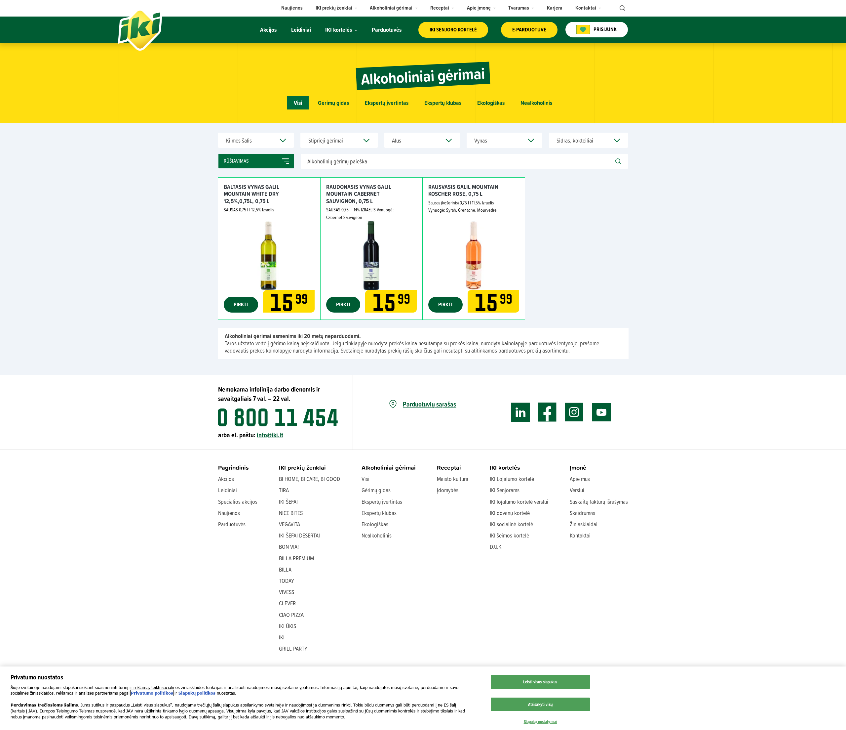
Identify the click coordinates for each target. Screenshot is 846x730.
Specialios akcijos (237, 501)
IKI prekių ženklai (302, 467)
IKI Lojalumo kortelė (512, 479)
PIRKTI (241, 304)
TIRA (284, 490)
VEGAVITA (289, 524)
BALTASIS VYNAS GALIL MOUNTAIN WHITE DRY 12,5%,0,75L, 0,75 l (251, 194)
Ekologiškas (491, 103)
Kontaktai (580, 535)
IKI (282, 637)
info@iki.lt (270, 435)
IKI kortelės (505, 467)
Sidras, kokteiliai (575, 140)
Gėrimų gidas (333, 103)
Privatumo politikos (152, 693)
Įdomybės (447, 490)
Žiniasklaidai (583, 524)
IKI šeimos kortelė (509, 535)
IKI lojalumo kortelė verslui (519, 501)
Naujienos (229, 513)
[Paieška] (622, 8)
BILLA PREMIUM (296, 558)
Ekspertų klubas (442, 103)
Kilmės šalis (239, 140)
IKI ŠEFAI (288, 501)
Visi (298, 103)
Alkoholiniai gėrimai (389, 467)
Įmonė (578, 467)
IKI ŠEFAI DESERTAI (299, 535)
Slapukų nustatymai (540, 721)
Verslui (577, 490)
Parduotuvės (232, 524)
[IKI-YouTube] (601, 412)
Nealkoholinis (536, 103)
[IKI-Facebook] (547, 412)
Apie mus (580, 479)
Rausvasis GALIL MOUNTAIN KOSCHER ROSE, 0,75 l (463, 190)
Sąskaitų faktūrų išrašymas (599, 501)
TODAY (286, 581)
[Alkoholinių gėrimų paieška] (618, 161)
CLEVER (287, 603)
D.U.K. (496, 546)
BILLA (285, 569)
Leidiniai (227, 490)
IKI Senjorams (504, 490)
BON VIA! (289, 546)
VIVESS (286, 592)
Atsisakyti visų (540, 704)
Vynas (480, 140)
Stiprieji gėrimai (325, 140)
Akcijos (226, 479)
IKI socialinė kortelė (511, 524)
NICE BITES (291, 513)
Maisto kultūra (452, 479)
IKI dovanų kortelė (510, 513)
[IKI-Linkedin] (520, 412)
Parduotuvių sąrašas (429, 404)
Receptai (449, 467)
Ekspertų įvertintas (386, 103)
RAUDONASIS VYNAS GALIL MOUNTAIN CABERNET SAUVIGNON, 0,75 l (358, 194)
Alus (396, 140)
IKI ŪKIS (287, 626)
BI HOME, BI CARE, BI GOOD (309, 479)
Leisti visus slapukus (540, 682)
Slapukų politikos (196, 693)
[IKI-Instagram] (574, 412)
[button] (336, 8)
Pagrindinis (233, 467)
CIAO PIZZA (291, 615)
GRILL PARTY (293, 648)
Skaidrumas (582, 513)
